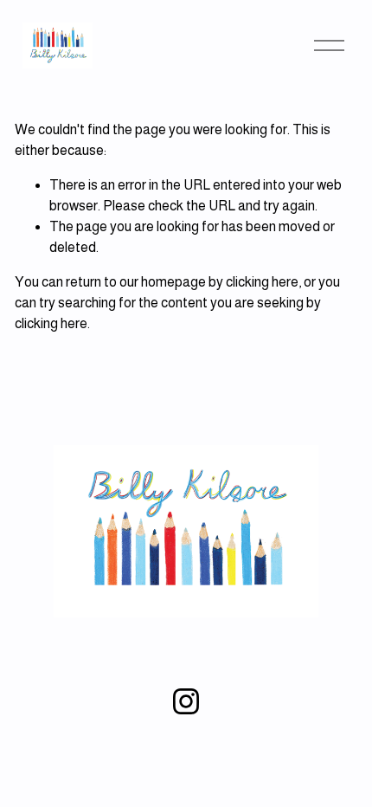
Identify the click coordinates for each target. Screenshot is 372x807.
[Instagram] (186, 701)
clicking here (262, 281)
